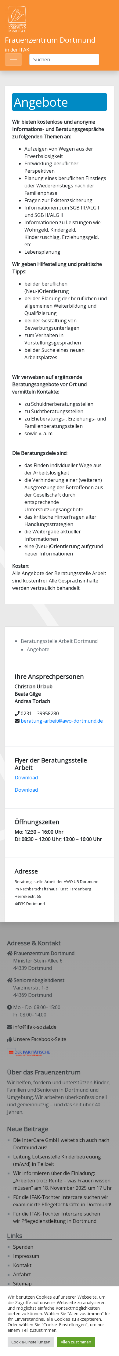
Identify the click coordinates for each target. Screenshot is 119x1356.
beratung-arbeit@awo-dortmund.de (62, 720)
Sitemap (22, 1283)
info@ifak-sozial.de (34, 1027)
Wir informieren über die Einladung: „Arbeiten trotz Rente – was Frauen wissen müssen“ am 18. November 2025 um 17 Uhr (62, 1180)
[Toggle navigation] (13, 59)
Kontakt (22, 1265)
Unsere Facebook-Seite (39, 1039)
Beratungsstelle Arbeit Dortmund (59, 641)
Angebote (38, 649)
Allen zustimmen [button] (76, 1342)
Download (26, 777)
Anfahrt (22, 1274)
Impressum (26, 1256)
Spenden (23, 1246)
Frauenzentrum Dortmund (50, 40)
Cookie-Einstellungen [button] (30, 1342)
